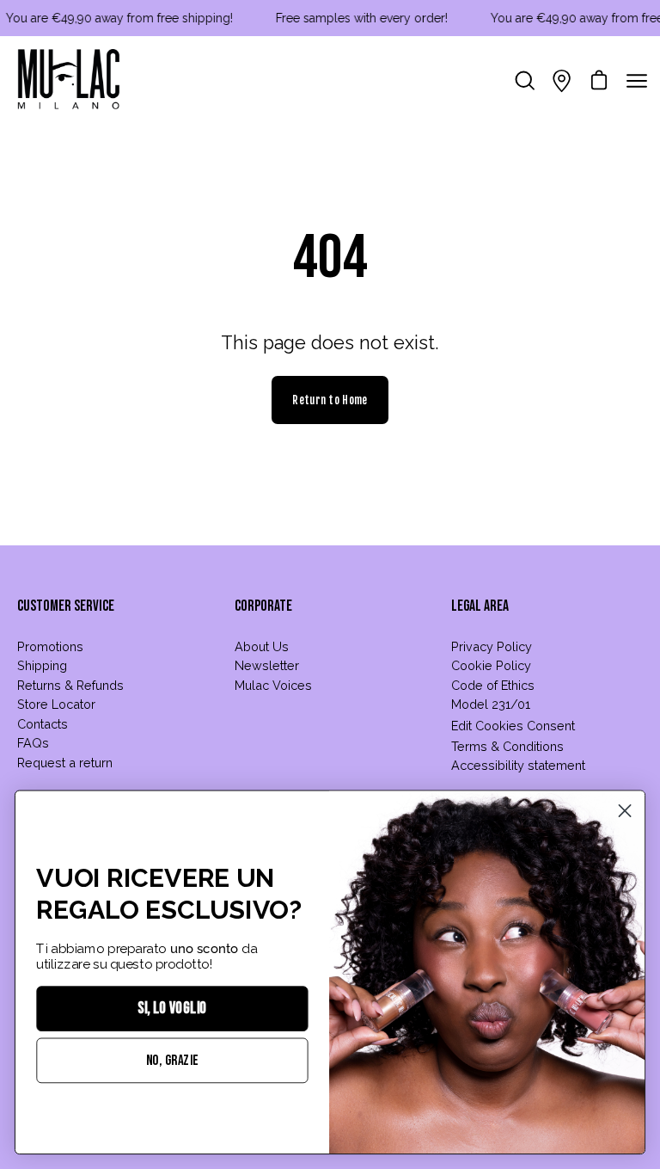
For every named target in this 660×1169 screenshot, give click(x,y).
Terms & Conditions (507, 746)
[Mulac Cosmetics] (68, 81)
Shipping (42, 665)
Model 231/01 (490, 704)
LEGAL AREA (480, 606)
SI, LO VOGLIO (172, 1008)
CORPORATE (263, 606)
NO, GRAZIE (172, 1060)
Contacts (42, 724)
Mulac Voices (273, 685)
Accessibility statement (518, 765)
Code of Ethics (493, 685)
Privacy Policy (491, 646)
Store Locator (56, 704)
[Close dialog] (625, 811)
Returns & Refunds (70, 685)
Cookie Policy (491, 665)
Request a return (65, 762)
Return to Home (329, 400)
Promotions (50, 646)
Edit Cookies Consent (513, 725)
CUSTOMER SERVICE (65, 606)
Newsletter (267, 665)
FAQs (33, 742)
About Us (262, 646)
